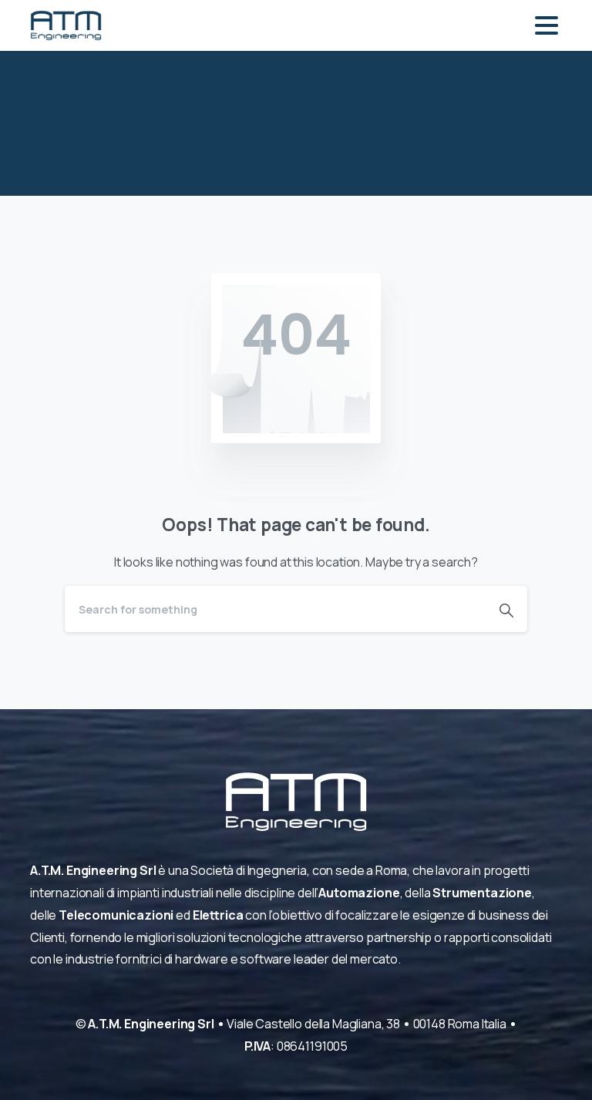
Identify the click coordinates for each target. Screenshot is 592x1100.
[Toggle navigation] (546, 25)
